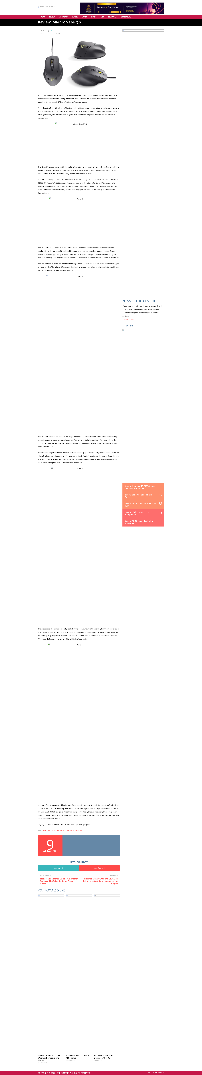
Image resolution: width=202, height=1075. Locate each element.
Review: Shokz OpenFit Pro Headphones (136, 513)
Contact (161, 1073)
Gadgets (75, 17)
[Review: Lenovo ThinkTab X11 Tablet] (79, 973)
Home (149, 1073)
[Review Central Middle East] (46, 6)
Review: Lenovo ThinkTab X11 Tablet (77, 1056)
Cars (102, 17)
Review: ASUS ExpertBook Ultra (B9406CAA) (138, 522)
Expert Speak (125, 17)
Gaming (84, 17)
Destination (112, 17)
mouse (66, 830)
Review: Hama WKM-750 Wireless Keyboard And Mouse (49, 1057)
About (154, 1073)
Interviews (63, 17)
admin (42, 34)
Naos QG (78, 830)
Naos (72, 830)
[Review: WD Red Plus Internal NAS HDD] (107, 973)
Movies (93, 17)
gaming (53, 830)
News (43, 17)
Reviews (52, 17)
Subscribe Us (129, 319)
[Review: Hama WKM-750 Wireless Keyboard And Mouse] (51, 973)
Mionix (59, 830)
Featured (46, 830)
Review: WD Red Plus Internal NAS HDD (103, 1056)
